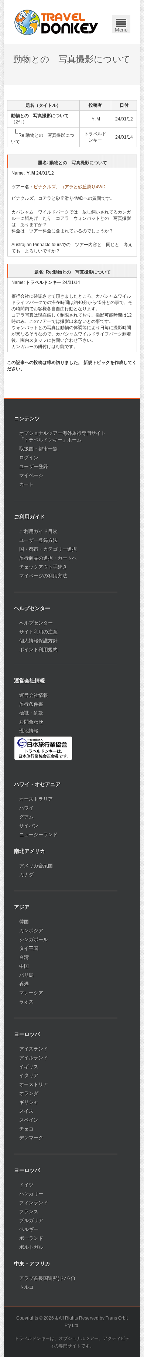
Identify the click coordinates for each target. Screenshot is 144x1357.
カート (26, 484)
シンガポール (33, 939)
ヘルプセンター (36, 623)
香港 (24, 984)
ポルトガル (31, 1247)
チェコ (26, 1129)
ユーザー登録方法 (38, 540)
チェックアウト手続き (43, 567)
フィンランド (33, 1202)
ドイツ (26, 1185)
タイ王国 (28, 948)
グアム (26, 817)
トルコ (26, 1287)
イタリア (28, 1075)
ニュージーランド (38, 834)
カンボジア (31, 930)
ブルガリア (31, 1220)
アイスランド (33, 1049)
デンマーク (31, 1138)
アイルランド (33, 1057)
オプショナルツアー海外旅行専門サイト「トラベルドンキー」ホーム (62, 436)
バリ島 (26, 975)
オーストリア (33, 1084)
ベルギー (28, 1229)
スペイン (28, 1120)
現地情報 (28, 731)
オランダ (28, 1093)
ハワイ (26, 808)
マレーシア (31, 993)
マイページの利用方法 (43, 576)
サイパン (28, 825)
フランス (28, 1211)
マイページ (31, 475)
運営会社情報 (33, 695)
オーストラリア (36, 799)
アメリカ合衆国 (36, 865)
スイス (26, 1111)
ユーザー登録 (33, 466)
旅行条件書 (31, 704)
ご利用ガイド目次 (38, 531)
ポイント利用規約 (38, 649)
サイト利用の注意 (38, 632)
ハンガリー (31, 1194)
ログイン (28, 457)
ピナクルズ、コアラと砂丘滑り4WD (70, 186)
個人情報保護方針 (38, 640)
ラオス (26, 1001)
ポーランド (31, 1238)
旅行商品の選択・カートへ (48, 558)
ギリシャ (28, 1102)
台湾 (24, 957)
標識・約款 (31, 713)
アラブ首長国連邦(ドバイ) (47, 1278)
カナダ (26, 874)
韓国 (24, 921)
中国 (24, 966)
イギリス (28, 1066)
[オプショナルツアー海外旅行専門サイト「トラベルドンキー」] (56, 22)
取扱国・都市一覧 (38, 448)
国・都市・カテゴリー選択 (48, 549)
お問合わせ (31, 722)
